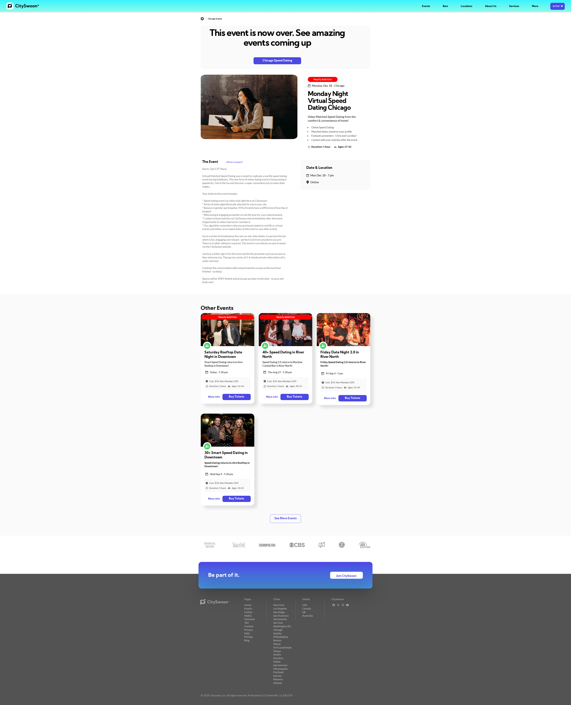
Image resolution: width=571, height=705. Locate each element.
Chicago (278, 629)
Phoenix (278, 679)
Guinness (249, 619)
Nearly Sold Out (322, 79)
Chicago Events (215, 18)
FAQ (247, 633)
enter (557, 6)
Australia (307, 615)
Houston (278, 658)
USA (304, 605)
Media (248, 615)
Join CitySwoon (346, 576)
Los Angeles (280, 608)
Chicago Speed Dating (277, 60)
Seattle (277, 633)
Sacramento (280, 619)
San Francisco (281, 615)
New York (278, 605)
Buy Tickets (236, 396)
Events (426, 6)
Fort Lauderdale (282, 647)
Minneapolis (280, 668)
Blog (247, 640)
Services (514, 6)
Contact (249, 626)
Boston (277, 640)
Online (248, 612)
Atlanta (277, 682)
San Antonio (280, 665)
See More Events (285, 518)
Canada (306, 608)
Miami (277, 644)
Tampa (277, 651)
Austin (277, 654)
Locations (466, 6)
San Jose (278, 622)
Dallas (276, 661)
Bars (445, 6)
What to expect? (234, 161)
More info (214, 397)
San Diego (279, 612)
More (535, 6)
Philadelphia (280, 636)
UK (304, 612)
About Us (490, 6)
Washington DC (282, 626)
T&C (246, 622)
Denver (277, 675)
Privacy (248, 629)
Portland (278, 672)
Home (247, 605)
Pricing (248, 636)
